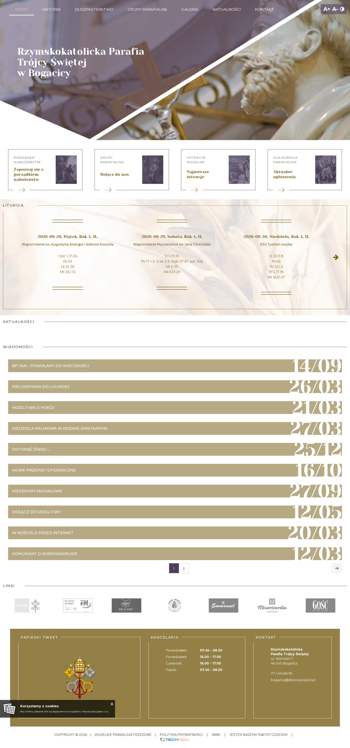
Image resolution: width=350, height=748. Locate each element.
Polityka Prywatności (181, 735)
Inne (216, 735)
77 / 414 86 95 (281, 673)
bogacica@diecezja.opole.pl (293, 680)
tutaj (106, 711)
